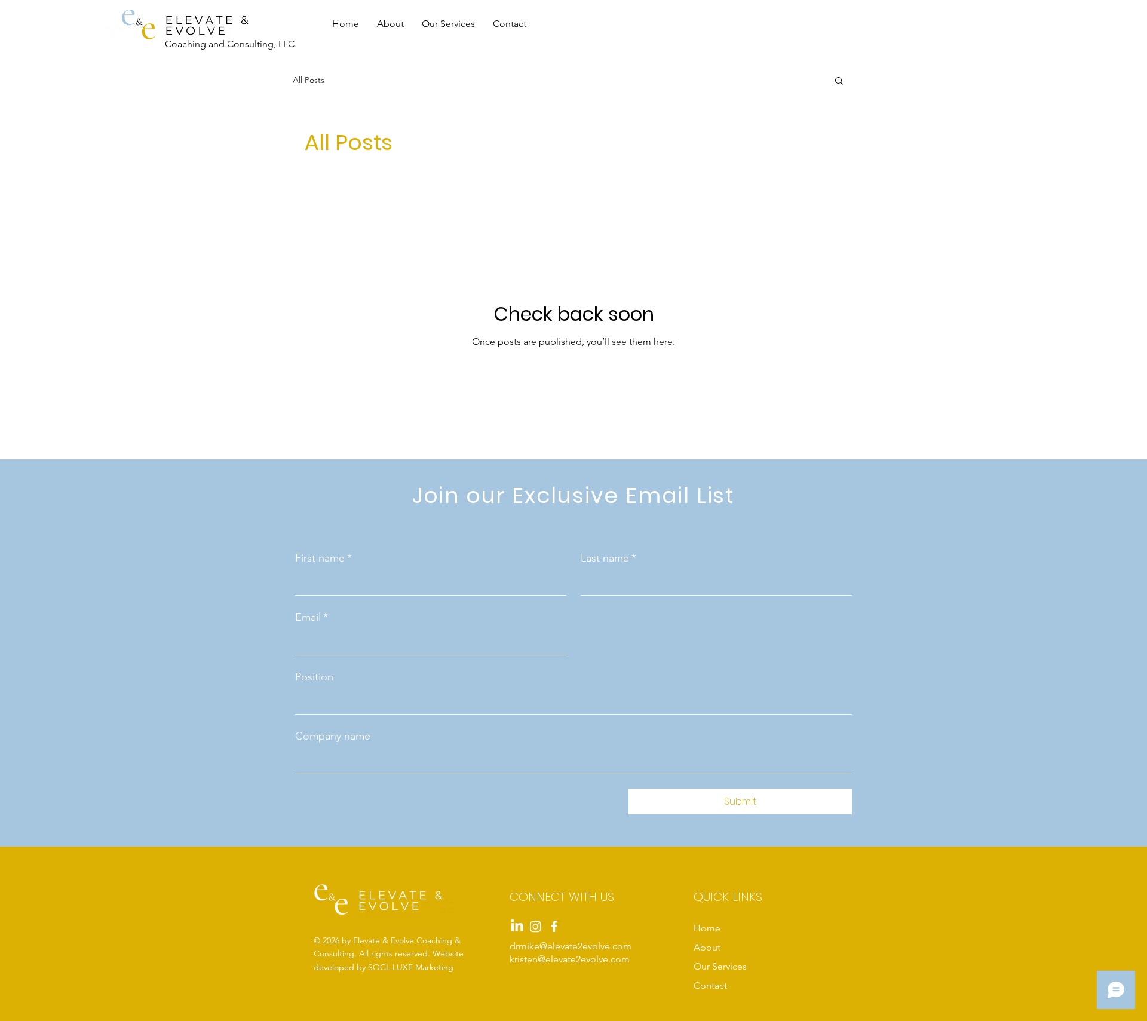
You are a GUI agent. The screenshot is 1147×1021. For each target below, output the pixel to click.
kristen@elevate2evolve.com (570, 959)
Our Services (720, 966)
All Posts (308, 80)
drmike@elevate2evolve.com (570, 946)
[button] (839, 81)
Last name (608, 558)
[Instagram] (535, 926)
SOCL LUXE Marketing (410, 967)
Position (314, 676)
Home (707, 928)
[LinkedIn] (517, 926)
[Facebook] (554, 926)
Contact (710, 985)
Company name (332, 736)
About (707, 947)
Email (311, 617)
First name (323, 558)
